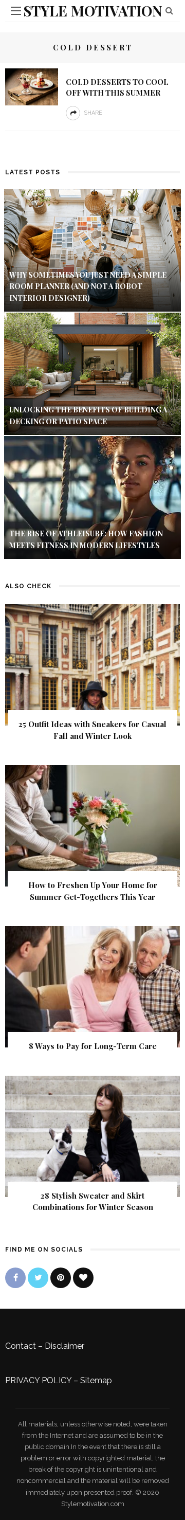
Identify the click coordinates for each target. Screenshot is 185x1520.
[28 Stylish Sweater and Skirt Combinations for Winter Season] (92, 1136)
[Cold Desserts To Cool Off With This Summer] (31, 86)
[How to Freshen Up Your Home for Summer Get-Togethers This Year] (92, 825)
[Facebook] (15, 1278)
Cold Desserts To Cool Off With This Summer (117, 87)
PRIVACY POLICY (38, 1380)
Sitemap (96, 1380)
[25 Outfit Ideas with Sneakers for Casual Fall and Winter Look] (92, 664)
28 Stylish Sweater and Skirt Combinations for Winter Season (92, 1201)
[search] (169, 10)
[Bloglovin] (83, 1278)
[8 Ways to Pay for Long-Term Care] (92, 986)
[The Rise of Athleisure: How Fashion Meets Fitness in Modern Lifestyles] (92, 497)
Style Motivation (92, 10)
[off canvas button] (16, 11)
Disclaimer (64, 1346)
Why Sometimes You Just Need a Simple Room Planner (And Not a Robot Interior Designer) (87, 286)
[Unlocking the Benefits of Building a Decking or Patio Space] (92, 373)
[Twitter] (38, 1278)
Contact (20, 1346)
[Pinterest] (60, 1278)
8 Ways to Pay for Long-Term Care (93, 1046)
